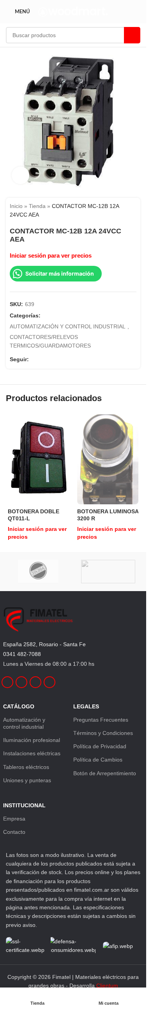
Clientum (107, 985)
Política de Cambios (97, 759)
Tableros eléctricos (26, 767)
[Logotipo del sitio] (73, 11)
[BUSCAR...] (132, 35)
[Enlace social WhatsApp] (61, 359)
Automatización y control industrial (24, 723)
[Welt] (108, 571)
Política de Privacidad (99, 746)
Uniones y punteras (27, 780)
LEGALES (86, 706)
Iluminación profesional (31, 740)
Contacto (14, 832)
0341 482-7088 (22, 654)
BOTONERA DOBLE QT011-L (33, 515)
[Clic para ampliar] (20, 175)
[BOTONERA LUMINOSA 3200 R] (108, 459)
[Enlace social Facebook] (33, 359)
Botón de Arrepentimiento (104, 773)
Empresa (14, 818)
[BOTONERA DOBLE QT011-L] (38, 459)
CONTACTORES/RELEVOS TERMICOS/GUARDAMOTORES (50, 341)
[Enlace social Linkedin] (52, 359)
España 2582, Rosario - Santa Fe (44, 644)
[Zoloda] (38, 571)
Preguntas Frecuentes (100, 720)
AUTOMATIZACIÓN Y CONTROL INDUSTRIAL (67, 326)
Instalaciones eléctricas (31, 753)
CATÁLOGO (18, 706)
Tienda (37, 206)
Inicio (16, 206)
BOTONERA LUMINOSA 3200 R (107, 515)
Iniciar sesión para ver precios (51, 256)
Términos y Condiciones (103, 733)
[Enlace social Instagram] (43, 359)
